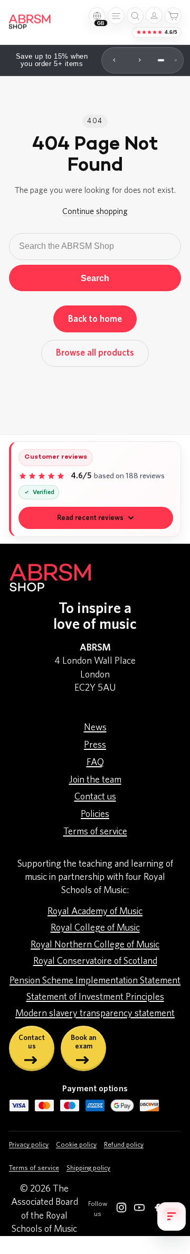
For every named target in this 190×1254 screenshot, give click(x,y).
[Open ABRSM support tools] (171, 1216)
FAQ (95, 762)
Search (95, 278)
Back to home (95, 318)
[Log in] (154, 15)
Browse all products (95, 352)
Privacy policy (29, 1144)
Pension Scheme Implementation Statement (95, 981)
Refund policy (124, 1144)
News (95, 727)
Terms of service (95, 832)
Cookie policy (76, 1144)
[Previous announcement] (114, 60)
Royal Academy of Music (95, 911)
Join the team (95, 780)
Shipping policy (88, 1168)
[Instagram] (121, 1210)
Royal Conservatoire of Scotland (95, 961)
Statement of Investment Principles (95, 997)
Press (95, 745)
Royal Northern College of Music (95, 945)
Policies (95, 814)
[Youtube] (139, 1210)
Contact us (95, 797)
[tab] (161, 60)
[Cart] (173, 15)
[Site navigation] (116, 15)
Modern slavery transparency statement (95, 1013)
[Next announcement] (139, 60)
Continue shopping (95, 211)
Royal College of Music (95, 928)
